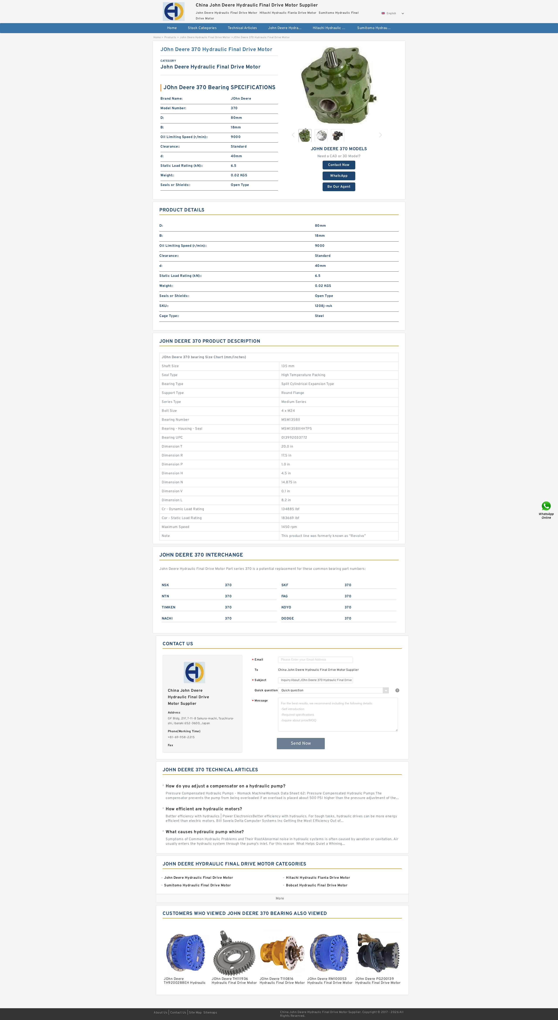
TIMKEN (168, 607)
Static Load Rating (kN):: (181, 166)
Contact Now (339, 165)
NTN (165, 596)
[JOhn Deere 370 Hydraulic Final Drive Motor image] (339, 85)
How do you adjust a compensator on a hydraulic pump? (225, 786)
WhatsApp (338, 176)
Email (257, 660)
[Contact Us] (546, 510)
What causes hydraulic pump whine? (205, 832)
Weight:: (167, 175)
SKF (284, 585)
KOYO (286, 607)
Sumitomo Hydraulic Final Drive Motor (376, 28)
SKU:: (164, 306)
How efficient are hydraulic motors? (204, 809)
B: (162, 127)
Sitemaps (210, 1013)
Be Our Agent (338, 187)
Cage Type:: (169, 316)
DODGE (287, 618)
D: (162, 118)
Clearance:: (170, 147)
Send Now (301, 743)
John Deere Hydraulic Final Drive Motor (287, 28)
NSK (165, 585)
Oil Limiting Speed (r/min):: (184, 137)
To (256, 670)
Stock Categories (202, 28)
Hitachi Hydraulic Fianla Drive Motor (332, 28)
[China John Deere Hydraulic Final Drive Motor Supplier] (174, 10)
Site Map (195, 1013)
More (280, 898)
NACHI (167, 618)
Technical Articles (242, 28)
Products (170, 37)
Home (172, 28)
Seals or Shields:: (175, 185)
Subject (259, 680)
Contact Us (178, 1013)
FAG (284, 596)
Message (260, 701)
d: (161, 156)
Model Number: (173, 108)
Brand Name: (171, 99)
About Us (160, 1013)
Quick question (266, 690)
